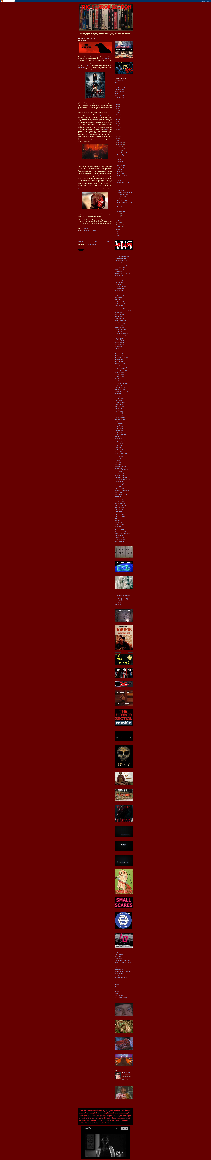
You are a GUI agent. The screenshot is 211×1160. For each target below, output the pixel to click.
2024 (117, 108)
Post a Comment (82, 239)
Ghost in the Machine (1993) (121, 352)
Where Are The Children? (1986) (122, 533)
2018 (117, 121)
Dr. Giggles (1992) (119, 339)
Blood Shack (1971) (119, 284)
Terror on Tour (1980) (119, 507)
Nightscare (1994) (119, 430)
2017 (117, 123)
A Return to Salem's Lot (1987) (122, 256)
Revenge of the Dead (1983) (121, 470)
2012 (117, 134)
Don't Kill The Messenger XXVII (124, 188)
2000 (117, 235)
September (120, 148)
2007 (117, 231)
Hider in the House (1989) (121, 367)
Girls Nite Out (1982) (119, 359)
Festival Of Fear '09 (122, 152)
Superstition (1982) (119, 500)
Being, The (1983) (119, 275)
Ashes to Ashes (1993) (120, 267)
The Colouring (120, 155)
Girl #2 (116, 93)
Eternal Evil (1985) (119, 346)
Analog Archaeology (119, 91)
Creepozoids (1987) (119, 305)
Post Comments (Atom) (90, 244)
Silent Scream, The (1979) (121, 477)
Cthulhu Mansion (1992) (120, 309)
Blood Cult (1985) (119, 279)
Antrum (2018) (118, 602)
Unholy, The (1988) (119, 524)
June (119, 216)
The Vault (117, 991)
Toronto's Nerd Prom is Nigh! (124, 157)
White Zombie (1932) (119, 535)
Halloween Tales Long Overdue (124, 192)
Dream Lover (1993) (119, 340)
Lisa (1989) (117, 395)
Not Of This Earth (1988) (120, 434)
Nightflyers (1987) (119, 428)
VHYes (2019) (118, 526)
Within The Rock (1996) (120, 539)
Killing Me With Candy (122, 204)
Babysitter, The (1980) (120, 269)
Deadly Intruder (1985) (120, 318)
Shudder (117, 993)
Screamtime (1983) (119, 473)
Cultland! (117, 82)
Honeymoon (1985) (119, 372)
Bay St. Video (118, 989)
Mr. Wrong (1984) (119, 412)
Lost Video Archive (119, 969)
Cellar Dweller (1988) (119, 297)
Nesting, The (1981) (119, 415)
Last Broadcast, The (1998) (121, 391)
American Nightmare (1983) (121, 266)
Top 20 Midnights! (119, 80)
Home (95, 241)
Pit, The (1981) (118, 445)
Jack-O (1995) (118, 380)
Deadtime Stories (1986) (120, 320)
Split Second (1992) (119, 488)
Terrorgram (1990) (119, 509)
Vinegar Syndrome (119, 987)
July (119, 213)
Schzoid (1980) (118, 471)
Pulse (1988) (118, 458)
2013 (117, 132)
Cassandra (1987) (119, 294)
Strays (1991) (118, 496)
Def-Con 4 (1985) (119, 325)
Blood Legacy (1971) (119, 281)
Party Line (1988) (119, 443)
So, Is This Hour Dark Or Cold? (124, 178)
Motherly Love (120, 167)
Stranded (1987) (118, 492)
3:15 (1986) (117, 254)
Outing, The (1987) (119, 438)
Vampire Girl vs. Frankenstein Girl (90, 62)
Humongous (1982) (119, 376)
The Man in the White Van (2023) (122, 595)
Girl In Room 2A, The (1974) (121, 357)
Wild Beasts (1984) (119, 537)
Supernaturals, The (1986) (121, 498)
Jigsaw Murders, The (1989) (121, 383)
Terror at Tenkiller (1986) (120, 503)
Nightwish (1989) (118, 432)
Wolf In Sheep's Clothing (123, 194)
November (120, 144)
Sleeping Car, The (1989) (120, 483)
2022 (117, 112)
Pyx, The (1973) (118, 460)
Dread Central (118, 956)
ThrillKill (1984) (118, 511)
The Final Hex (118, 86)
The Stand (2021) (119, 600)
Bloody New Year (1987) (120, 286)
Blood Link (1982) (119, 282)
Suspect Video (118, 984)
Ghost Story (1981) (119, 354)
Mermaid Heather (119, 966)
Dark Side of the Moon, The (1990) (123, 310)
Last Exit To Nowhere (120, 995)
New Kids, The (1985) (120, 417)
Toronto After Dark (105, 58)
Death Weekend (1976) (120, 324)
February (120, 224)
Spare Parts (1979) (119, 485)
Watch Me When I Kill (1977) (121, 531)
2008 (117, 229)
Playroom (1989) (118, 447)
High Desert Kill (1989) (120, 368)
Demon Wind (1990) (119, 327)
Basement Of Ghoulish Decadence (123, 971)
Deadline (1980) (118, 316)
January (120, 226)
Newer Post (81, 241)
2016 (117, 125)
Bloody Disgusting (119, 954)
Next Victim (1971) (119, 421)
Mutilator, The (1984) (119, 413)
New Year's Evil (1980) (120, 419)
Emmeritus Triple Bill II (120, 344)
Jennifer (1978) (118, 382)
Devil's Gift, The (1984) (120, 329)
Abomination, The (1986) (120, 258)
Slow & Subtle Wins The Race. (124, 202)
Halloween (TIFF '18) (119, 604)
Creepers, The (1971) (120, 303)
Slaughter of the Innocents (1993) (122, 479)
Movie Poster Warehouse (121, 997)
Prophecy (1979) (118, 455)
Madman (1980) (118, 400)
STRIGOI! (119, 171)
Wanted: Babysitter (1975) (121, 528)
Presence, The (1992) (120, 449)
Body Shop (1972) (119, 290)
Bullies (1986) (118, 292)
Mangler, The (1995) (119, 404)
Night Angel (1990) (119, 423)
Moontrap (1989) (118, 410)
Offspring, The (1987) (120, 436)
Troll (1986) (117, 518)
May (119, 218)
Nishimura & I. (120, 173)
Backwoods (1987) (119, 271)
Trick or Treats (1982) (120, 515)
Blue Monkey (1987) (119, 288)
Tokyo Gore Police (98, 115)
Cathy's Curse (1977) (120, 295)
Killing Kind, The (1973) (120, 387)
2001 (117, 233)
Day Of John (82, 67)
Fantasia (105, 187)
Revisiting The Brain (119, 95)
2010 (117, 138)
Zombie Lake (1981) (119, 541)
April (119, 220)
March (119, 222)
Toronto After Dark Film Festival (122, 960)
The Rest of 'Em (121, 211)
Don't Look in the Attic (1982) (121, 335)
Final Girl (117, 964)
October (120, 146)
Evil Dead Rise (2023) (120, 597)
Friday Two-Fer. (121, 190)
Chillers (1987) (118, 299)
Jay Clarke (127, 1072)
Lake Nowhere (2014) (120, 389)
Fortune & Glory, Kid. (122, 200)
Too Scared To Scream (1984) (122, 513)
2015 (117, 127)
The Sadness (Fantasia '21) (121, 599)
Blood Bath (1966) (119, 277)
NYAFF (109, 187)
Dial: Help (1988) (118, 331)
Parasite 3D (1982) (119, 442)
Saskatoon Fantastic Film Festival (123, 962)
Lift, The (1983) (118, 393)
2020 (117, 117)
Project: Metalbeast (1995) (121, 453)
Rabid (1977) (118, 462)
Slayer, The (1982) (119, 481)
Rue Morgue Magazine (120, 952)
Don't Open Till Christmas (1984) (122, 337)
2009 (117, 140)
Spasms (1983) (118, 486)
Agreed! (119, 180)
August (119, 151)
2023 (117, 110)
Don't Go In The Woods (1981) (122, 333)
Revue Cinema (118, 958)
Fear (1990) (117, 348)
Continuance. (120, 169)
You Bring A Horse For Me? (121, 977)
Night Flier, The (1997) (120, 425)
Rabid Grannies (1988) (120, 464)
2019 (117, 119)
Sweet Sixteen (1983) (120, 501)
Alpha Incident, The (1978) (121, 262)
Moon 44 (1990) (118, 408)
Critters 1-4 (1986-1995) (120, 307)
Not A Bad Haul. (121, 186)
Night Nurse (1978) (119, 427)
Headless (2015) (118, 365)
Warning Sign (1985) (119, 529)
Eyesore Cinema (118, 986)
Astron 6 (117, 975)
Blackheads (88, 65)
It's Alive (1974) (118, 378)
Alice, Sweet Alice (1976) (121, 260)
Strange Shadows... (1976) (121, 494)
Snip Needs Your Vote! (122, 209)
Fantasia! (119, 207)
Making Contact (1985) (120, 402)
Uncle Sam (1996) (119, 522)
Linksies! (119, 159)
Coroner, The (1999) (119, 301)
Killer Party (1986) (119, 385)
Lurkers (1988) (118, 397)
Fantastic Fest (81, 188)
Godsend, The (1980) (120, 363)
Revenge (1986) (118, 468)
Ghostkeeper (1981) (119, 355)
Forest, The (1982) (119, 350)
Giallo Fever (117, 967)
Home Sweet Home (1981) (121, 370)
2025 (117, 106)
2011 (117, 136)
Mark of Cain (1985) (119, 406)
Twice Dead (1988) (119, 520)
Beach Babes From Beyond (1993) (123, 273)
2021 (117, 114)
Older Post (109, 241)
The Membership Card (120, 97)
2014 (117, 129)
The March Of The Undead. (123, 175)
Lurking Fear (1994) (119, 398)
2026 (117, 104)
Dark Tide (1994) (118, 312)
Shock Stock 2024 (119, 84)
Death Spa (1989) (119, 322)
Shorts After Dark (121, 165)
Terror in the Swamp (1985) (121, 505)
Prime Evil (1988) (119, 451)
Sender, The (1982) (119, 475)
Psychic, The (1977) (119, 456)
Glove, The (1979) (119, 361)
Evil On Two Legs (119, 973)
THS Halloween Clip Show (121, 87)
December (120, 142)
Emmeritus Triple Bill (120, 342)
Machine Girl (106, 129)
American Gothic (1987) (120, 264)
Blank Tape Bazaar (119, 89)
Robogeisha (85, 228)
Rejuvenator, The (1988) (120, 466)
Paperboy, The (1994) (120, 440)
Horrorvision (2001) (119, 374)
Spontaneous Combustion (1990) (122, 490)
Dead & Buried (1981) (120, 314)
